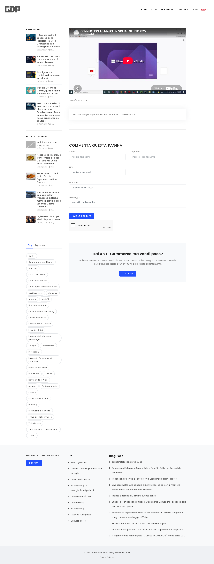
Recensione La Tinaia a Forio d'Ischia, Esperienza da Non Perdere (49, 178)
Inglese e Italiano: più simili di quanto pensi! (48, 218)
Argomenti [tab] (40, 245)
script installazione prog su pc (47, 144)
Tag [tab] (30, 245)
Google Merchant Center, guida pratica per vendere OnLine (48, 90)
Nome (72, 151)
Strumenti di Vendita (40, 410)
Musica (48, 373)
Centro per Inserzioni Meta (43, 286)
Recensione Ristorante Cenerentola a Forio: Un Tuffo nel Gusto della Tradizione (49, 159)
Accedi (198, 9)
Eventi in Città (36, 330)
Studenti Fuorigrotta (81, 514)
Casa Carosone (37, 274)
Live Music (34, 373)
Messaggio (75, 197)
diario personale (38, 305)
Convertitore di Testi (81, 496)
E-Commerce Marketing (41, 311)
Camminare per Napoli (41, 262)
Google (33, 345)
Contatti (183, 9)
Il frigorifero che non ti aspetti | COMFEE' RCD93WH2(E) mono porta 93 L (148, 535)
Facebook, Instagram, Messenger (40, 338)
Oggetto (73, 182)
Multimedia (167, 9)
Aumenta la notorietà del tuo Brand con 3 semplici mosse (48, 59)
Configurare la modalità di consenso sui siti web (48, 75)
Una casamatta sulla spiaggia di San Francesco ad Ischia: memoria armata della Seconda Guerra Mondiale (49, 199)
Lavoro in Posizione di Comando (40, 360)
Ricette (32, 392)
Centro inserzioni (38, 280)
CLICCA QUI (128, 273)
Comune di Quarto (80, 479)
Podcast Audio (50, 386)
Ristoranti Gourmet (39, 398)
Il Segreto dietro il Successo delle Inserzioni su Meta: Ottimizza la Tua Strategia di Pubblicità (48, 41)
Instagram (34, 351)
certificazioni (36, 293)
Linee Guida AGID (38, 367)
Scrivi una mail (123, 552)
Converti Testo (78, 520)
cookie (32, 299)
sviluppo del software (40, 417)
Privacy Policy (77, 508)
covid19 (45, 299)
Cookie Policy (77, 502)
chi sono (52, 293)
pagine (32, 386)
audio (32, 256)
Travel (32, 435)
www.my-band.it (79, 462)
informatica (48, 345)
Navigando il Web (38, 379)
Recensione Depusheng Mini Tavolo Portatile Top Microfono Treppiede (147, 529)
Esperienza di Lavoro (40, 323)
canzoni (33, 268)
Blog (154, 9)
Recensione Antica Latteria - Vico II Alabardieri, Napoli (139, 523)
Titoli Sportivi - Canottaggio (43, 429)
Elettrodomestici (37, 317)
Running (33, 404)
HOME (144, 9)
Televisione (35, 423)
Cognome (135, 151)
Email (72, 167)
